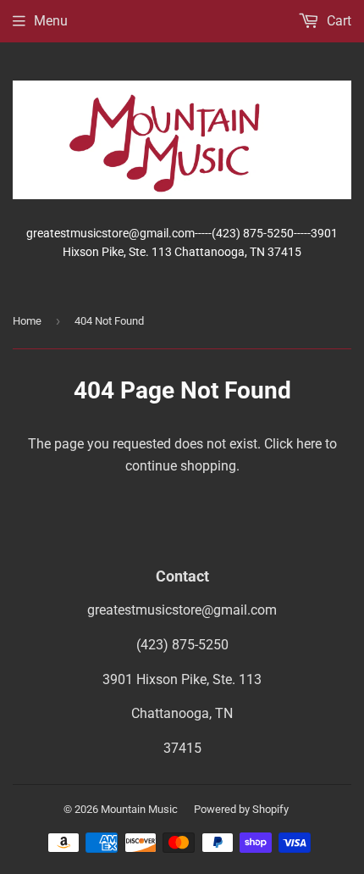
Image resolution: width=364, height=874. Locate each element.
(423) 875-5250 (182, 645)
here (309, 444)
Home (27, 321)
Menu (51, 21)
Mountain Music (139, 809)
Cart (337, 21)
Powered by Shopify (241, 809)
